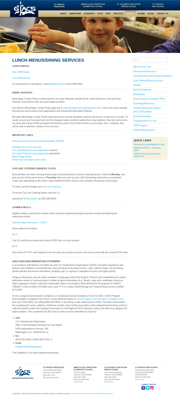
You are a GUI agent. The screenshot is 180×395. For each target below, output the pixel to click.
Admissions (75, 14)
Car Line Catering (52, 186)
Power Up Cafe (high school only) (29, 159)
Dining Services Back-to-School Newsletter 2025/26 (38, 141)
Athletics (118, 14)
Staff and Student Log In (103, 394)
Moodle (137, 85)
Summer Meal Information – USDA (29, 222)
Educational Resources (145, 71)
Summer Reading (142, 116)
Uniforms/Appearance (144, 130)
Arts (108, 14)
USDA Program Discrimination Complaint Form (99, 299)
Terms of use (76, 394)
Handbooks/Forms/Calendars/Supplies (152, 76)
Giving (151, 14)
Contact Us (162, 14)
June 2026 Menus (21, 78)
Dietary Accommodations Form (149, 144)
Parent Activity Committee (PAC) (149, 99)
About (63, 14)
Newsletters (139, 94)
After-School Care (142, 67)
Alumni (141, 14)
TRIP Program (140, 125)
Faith (100, 14)
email (76, 382)
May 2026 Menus (20, 72)
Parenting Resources (143, 103)
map (81, 382)
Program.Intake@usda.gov (28, 346)
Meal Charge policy (22, 156)
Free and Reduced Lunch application (30, 150)
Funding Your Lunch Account (26, 147)
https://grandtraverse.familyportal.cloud (82, 108)
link (58, 193)
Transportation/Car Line (145, 121)
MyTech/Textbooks (142, 90)
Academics (89, 14)
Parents (130, 14)
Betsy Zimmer (57, 84)
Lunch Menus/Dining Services (148, 80)
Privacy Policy (88, 394)
